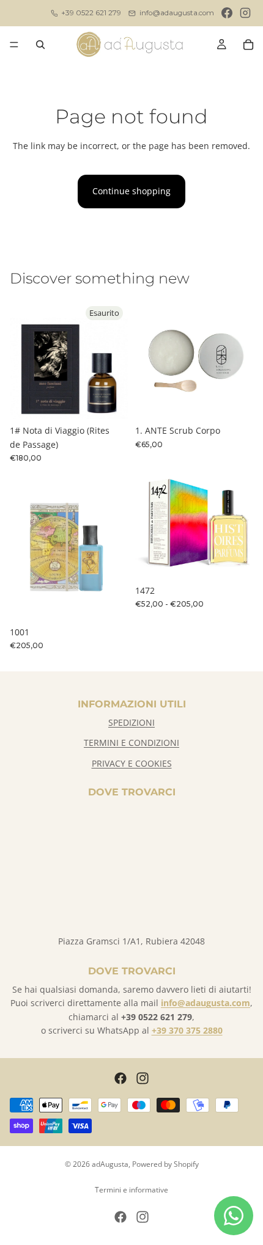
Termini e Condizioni (131, 742)
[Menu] (14, 45)
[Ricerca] (40, 44)
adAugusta (110, 1164)
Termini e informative (131, 1190)
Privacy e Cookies (132, 763)
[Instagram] (245, 12)
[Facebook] (226, 12)
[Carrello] (248, 44)
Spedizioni (131, 722)
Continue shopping (131, 191)
